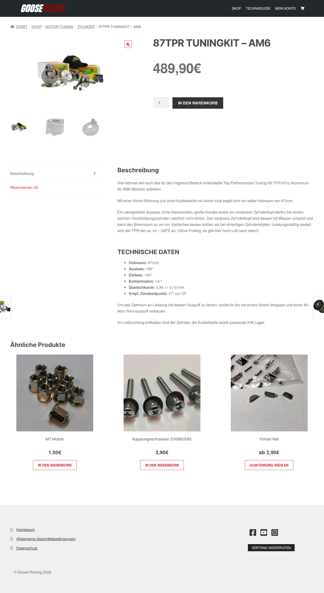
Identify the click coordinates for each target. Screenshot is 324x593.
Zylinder (86, 26)
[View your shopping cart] (302, 8)
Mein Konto (285, 8)
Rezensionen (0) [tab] (24, 187)
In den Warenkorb (198, 103)
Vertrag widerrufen (271, 547)
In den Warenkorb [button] (55, 465)
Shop (236, 8)
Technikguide (258, 8)
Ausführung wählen (269, 465)
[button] (128, 44)
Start (22, 26)
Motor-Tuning (59, 26)
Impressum (25, 529)
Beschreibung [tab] (22, 173)
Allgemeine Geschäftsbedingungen (46, 539)
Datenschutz (26, 548)
